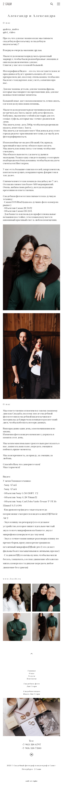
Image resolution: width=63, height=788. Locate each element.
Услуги (31, 676)
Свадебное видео (31, 691)
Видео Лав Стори (31, 694)
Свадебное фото (32, 684)
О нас (31, 673)
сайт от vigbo (31, 781)
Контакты (31, 679)
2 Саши (7, 4)
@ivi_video (9, 32)
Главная (32, 671)
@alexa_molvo (11, 29)
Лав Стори (32, 686)
